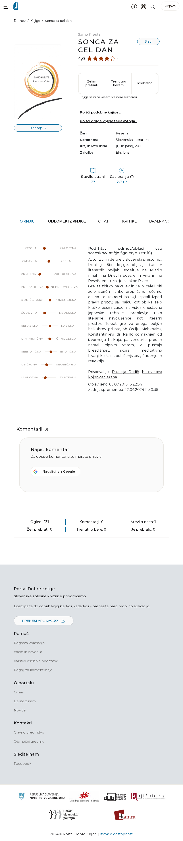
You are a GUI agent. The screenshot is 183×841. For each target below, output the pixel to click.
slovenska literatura (132, 140)
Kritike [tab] (129, 221)
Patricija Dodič (125, 372)
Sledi (148, 41)
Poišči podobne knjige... (100, 112)
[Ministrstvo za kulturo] (41, 797)
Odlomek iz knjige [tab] (67, 221)
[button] (6, 6)
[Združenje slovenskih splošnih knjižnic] (148, 796)
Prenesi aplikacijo (40, 621)
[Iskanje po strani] (152, 6)
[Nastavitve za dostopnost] (134, 6)
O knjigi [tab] (28, 221)
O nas (18, 692)
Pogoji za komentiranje (33, 670)
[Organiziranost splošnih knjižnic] (84, 796)
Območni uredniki (29, 741)
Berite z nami (25, 701)
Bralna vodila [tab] (164, 221)
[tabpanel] (91, 322)
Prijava (170, 6)
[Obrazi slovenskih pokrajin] (63, 814)
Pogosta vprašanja (29, 643)
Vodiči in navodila (28, 652)
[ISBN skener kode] (143, 6)
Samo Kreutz (89, 34)
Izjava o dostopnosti (116, 834)
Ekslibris (122, 152)
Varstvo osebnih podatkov (36, 661)
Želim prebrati (91, 83)
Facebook (22, 763)
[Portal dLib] (115, 796)
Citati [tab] (104, 221)
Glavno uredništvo (29, 732)
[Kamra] (125, 814)
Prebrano (144, 83)
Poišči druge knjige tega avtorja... (108, 121)
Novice (20, 710)
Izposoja (37, 128)
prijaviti (95, 456)
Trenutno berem (118, 83)
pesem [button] (122, 133)
